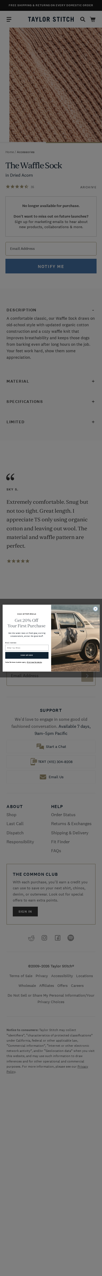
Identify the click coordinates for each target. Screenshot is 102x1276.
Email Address (10, 642)
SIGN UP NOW (27, 655)
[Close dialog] (95, 608)
